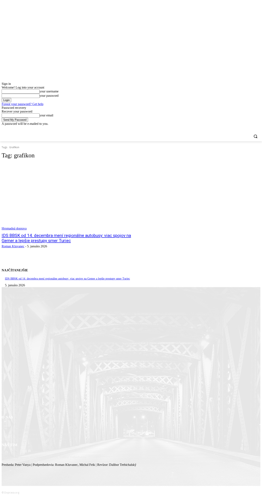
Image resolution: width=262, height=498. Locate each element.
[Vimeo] (252, 128)
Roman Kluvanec (13, 246)
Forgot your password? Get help (22, 104)
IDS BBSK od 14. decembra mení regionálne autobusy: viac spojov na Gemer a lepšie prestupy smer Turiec (66, 238)
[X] (246, 128)
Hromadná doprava (14, 228)
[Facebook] (235, 128)
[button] (255, 136)
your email (46, 115)
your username (49, 91)
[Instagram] (241, 128)
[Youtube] (258, 128)
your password (49, 95)
